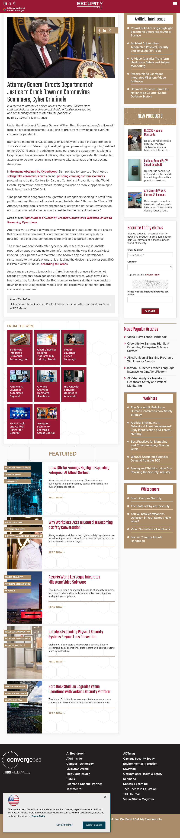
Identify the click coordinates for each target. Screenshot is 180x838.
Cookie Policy (38, 816)
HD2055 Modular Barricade (153, 132)
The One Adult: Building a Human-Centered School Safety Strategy (151, 411)
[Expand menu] (175, 4)
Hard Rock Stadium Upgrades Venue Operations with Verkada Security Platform (80, 689)
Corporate (11, 481)
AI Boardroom (75, 753)
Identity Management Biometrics (23, 536)
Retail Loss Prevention (17, 632)
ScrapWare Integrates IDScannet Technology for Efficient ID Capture (19, 357)
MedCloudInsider (78, 774)
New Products (150, 116)
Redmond (129, 779)
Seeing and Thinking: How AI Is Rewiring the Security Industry (151, 470)
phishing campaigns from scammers (81, 176)
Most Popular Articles (141, 329)
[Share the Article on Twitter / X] (109, 30)
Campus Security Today (139, 758)
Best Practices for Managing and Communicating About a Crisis (150, 445)
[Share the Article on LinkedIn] (104, 30)
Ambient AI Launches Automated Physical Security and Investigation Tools (17, 396)
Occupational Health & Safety (142, 774)
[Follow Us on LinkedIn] (6, 4)
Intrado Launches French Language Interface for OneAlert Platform (71, 359)
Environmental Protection (140, 764)
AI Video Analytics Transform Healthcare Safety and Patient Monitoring (43, 396)
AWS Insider (74, 758)
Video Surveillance (16, 693)
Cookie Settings (64, 824)
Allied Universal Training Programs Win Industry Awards (46, 354)
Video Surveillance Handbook (147, 337)
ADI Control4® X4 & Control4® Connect (155, 193)
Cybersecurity (13, 474)
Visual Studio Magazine (139, 799)
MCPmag (129, 769)
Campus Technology (80, 764)
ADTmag (129, 753)
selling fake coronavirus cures (27, 176)
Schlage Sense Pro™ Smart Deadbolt (156, 162)
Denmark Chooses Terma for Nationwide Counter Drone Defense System (150, 92)
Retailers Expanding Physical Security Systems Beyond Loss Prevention (76, 635)
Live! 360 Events (77, 769)
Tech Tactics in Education (140, 789)
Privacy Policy (152, 275)
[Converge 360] (21, 760)
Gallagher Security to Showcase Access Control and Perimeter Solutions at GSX (46, 433)
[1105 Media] (16, 772)
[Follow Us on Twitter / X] (10, 4)
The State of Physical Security (150, 506)
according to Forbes (54, 264)
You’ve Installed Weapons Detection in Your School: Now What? (151, 517)
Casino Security (14, 577)
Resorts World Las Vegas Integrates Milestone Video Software (74, 580)
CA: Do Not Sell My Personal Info (141, 819)
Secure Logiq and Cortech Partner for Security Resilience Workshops (17, 431)
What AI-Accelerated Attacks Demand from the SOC (149, 458)
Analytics (10, 591)
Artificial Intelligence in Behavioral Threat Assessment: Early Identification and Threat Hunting (151, 428)
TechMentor (74, 789)
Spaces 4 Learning (135, 784)
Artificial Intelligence (17, 467)
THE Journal (131, 794)
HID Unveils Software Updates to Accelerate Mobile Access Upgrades (72, 394)
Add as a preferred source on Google (16, 9)
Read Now (55, 497)
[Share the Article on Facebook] (98, 30)
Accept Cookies (94, 825)
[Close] (105, 797)
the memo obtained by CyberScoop (33, 171)
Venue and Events (15, 686)
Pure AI (71, 779)
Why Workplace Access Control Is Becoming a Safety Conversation (81, 525)
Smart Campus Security (146, 498)
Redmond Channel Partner (84, 784)
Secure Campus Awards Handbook (146, 539)
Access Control (14, 522)
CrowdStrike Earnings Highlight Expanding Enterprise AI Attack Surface (79, 471)
